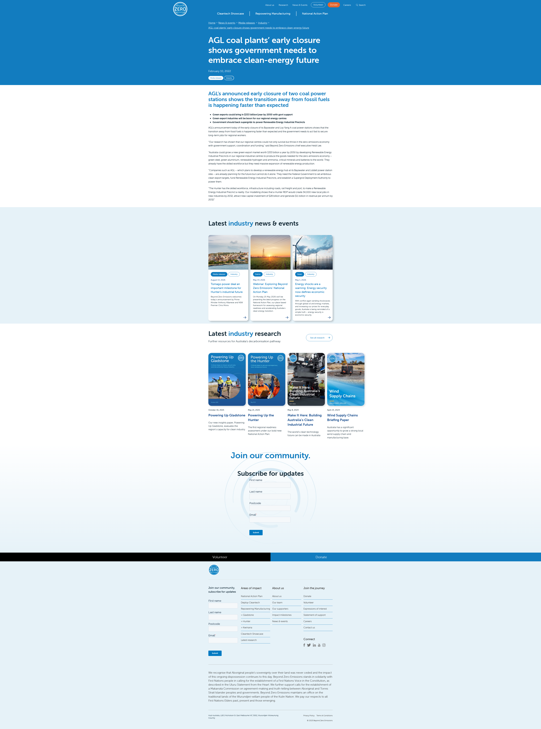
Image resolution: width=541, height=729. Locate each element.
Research (283, 5)
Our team (277, 602)
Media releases (215, 78)
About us (269, 5)
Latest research (249, 640)
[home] (180, 9)
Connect (309, 639)
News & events (280, 621)
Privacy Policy (308, 715)
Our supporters (280, 608)
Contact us (309, 627)
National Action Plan (315, 13)
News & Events (299, 5)
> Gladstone (247, 614)
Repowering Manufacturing (272, 13)
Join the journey (314, 588)
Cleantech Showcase (230, 13)
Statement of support (314, 614)
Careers (347, 5)
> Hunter (245, 621)
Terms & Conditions (324, 715)
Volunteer (318, 4)
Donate (334, 4)
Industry (229, 78)
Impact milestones (281, 614)
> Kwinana (246, 627)
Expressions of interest (315, 608)
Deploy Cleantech (250, 602)
